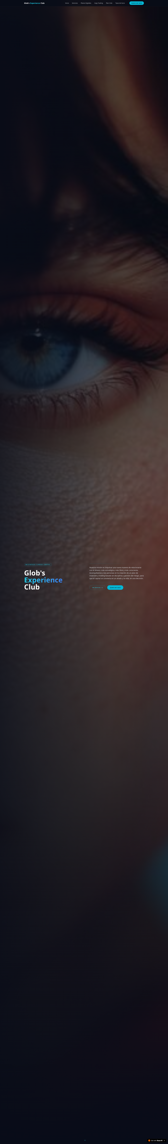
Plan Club (109, 3)
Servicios (75, 3)
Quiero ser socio (136, 3)
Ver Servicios (96, 587)
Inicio (67, 3)
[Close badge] (164, 1140)
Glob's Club (34, 3)
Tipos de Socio (120, 3)
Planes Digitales (86, 3)
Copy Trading (98, 3)
